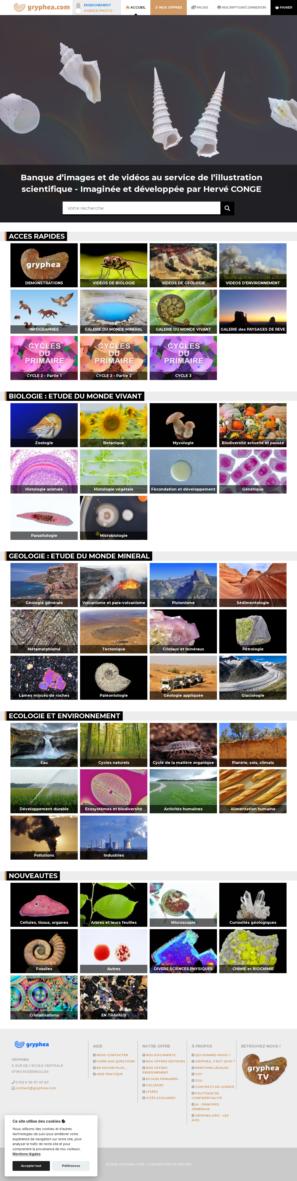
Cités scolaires (160, 1098)
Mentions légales (211, 1068)
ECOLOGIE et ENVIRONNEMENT (64, 716)
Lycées (151, 1091)
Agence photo (98, 10)
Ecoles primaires (161, 1079)
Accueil (137, 7)
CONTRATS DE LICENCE (214, 1087)
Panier (285, 7)
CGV (198, 1074)
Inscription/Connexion (243, 7)
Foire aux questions (115, 1061)
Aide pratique (109, 1074)
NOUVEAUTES (33, 876)
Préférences (71, 1166)
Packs (202, 7)
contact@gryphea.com (36, 1088)
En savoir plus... (111, 1068)
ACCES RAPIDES (37, 236)
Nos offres (170, 7)
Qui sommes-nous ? (212, 1055)
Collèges (154, 1085)
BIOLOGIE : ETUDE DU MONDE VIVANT (75, 396)
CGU (198, 1080)
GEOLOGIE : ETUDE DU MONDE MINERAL (79, 556)
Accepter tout (31, 1166)
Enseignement (97, 5)
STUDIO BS (181, 1164)
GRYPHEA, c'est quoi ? (214, 1061)
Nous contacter (112, 1055)
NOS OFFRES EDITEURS (165, 1061)
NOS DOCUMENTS (160, 1055)
